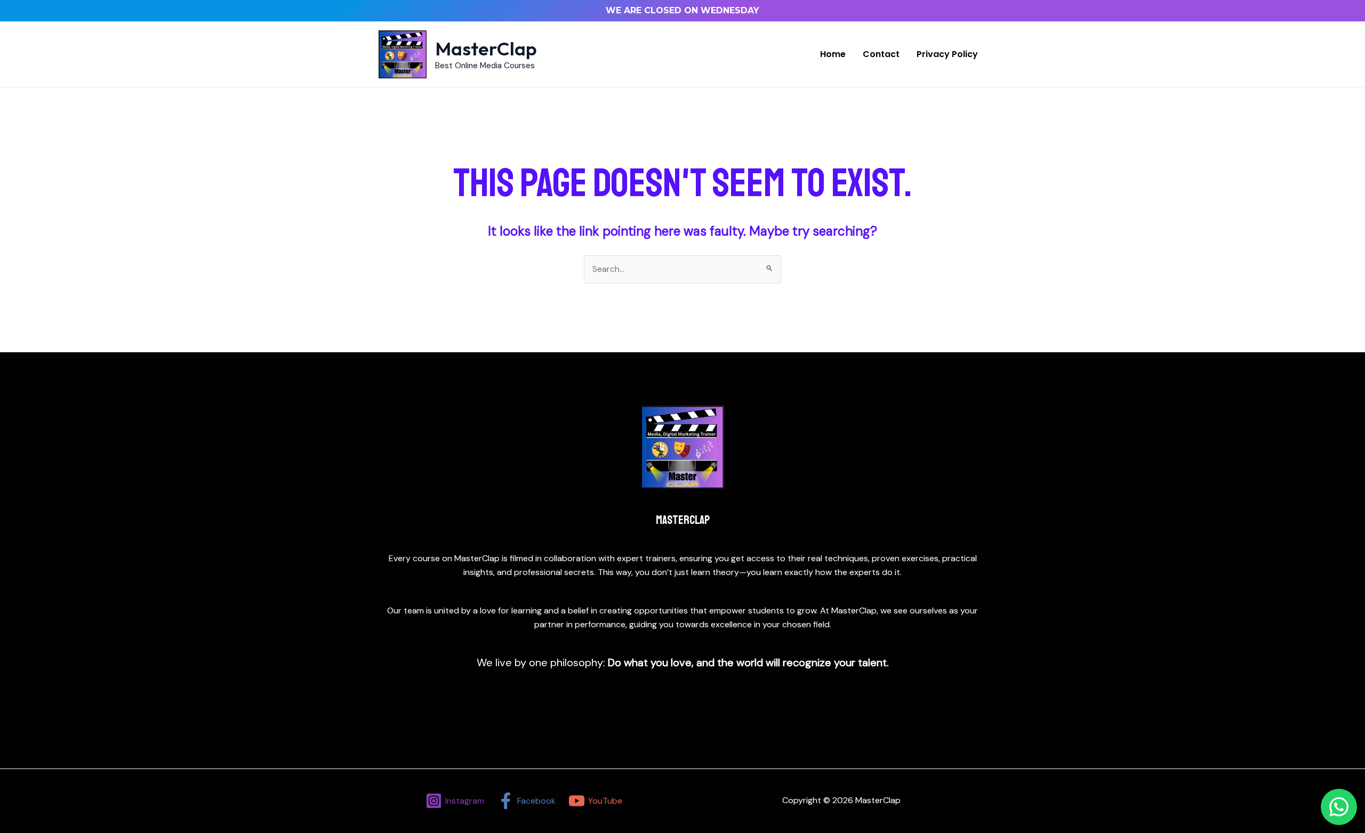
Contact (881, 54)
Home (833, 54)
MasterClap (486, 48)
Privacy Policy (947, 54)
